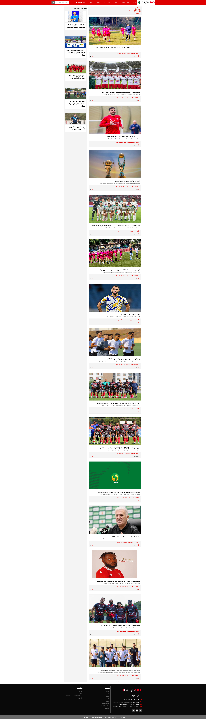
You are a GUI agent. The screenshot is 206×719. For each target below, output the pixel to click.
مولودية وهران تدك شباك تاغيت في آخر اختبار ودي (77, 76)
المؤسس (79, 693)
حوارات (107, 708)
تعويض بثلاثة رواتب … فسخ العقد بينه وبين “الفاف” (125, 536)
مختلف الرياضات (81, 2)
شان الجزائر (91, 2)
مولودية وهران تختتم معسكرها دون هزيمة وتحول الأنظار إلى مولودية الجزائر (118, 403)
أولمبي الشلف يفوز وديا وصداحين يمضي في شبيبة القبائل (77, 103)
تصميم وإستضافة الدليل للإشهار (93, 717)
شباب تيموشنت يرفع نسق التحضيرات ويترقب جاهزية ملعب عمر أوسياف (119, 269)
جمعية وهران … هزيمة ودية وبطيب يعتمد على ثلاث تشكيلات (122, 358)
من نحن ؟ (79, 691)
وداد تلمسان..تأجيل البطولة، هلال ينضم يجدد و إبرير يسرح (76, 25)
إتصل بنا (80, 698)
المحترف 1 (115, 2)
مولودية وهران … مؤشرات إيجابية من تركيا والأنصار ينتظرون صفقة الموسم (119, 447)
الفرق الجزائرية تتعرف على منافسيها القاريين (127, 180)
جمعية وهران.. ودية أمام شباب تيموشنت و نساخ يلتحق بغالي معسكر (120, 669)
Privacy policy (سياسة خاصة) (74, 695)
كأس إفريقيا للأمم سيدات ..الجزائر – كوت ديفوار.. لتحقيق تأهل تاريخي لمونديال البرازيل (116, 225)
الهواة (98, 2)
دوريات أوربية (105, 703)
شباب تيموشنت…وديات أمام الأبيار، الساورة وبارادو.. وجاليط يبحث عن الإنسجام (118, 47)
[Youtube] (137, 710)
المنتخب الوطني (125, 2)
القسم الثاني (106, 2)
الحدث (134, 2)
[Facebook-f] (140, 710)
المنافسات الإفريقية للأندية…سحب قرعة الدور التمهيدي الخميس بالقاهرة (119, 492)
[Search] (53, 2)
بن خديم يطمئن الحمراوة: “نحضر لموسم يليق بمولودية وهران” (122, 136)
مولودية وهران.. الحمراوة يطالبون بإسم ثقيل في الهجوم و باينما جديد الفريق (118, 581)
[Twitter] (133, 710)
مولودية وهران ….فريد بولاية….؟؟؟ (130, 314)
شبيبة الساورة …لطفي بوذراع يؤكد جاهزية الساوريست (76, 127)
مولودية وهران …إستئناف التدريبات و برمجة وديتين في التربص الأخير (121, 92)
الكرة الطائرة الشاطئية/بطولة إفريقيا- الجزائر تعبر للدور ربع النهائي (75, 52)
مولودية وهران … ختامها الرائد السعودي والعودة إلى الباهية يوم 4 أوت (120, 625)
